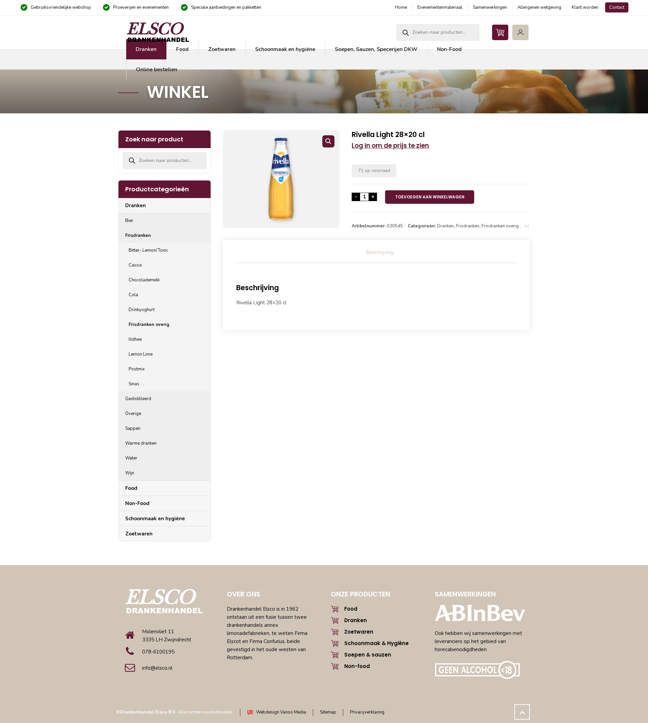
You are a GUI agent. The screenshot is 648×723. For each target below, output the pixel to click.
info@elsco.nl (157, 668)
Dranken (445, 226)
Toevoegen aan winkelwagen (429, 197)
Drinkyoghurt (142, 310)
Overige (133, 414)
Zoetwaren (139, 533)
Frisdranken (467, 226)
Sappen (132, 428)
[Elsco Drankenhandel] (157, 32)
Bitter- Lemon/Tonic (148, 250)
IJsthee (135, 339)
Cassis (135, 265)
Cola (133, 295)
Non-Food (137, 503)
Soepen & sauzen (367, 654)
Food (131, 488)
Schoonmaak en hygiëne (155, 518)
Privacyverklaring (367, 712)
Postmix (137, 369)
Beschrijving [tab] (380, 252)
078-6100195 (158, 651)
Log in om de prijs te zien (390, 145)
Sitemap (328, 712)
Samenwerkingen (490, 7)
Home (401, 7)
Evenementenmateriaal (439, 7)
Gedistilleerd (138, 399)
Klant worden (585, 7)
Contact (616, 7)
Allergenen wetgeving (539, 7)
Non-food (357, 666)
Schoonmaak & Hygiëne (376, 643)
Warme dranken (141, 443)
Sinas (134, 384)
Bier (129, 221)
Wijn (129, 473)
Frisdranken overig (500, 226)
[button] (328, 141)
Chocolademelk (144, 280)
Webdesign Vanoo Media (281, 712)
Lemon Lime (141, 354)
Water (131, 458)
